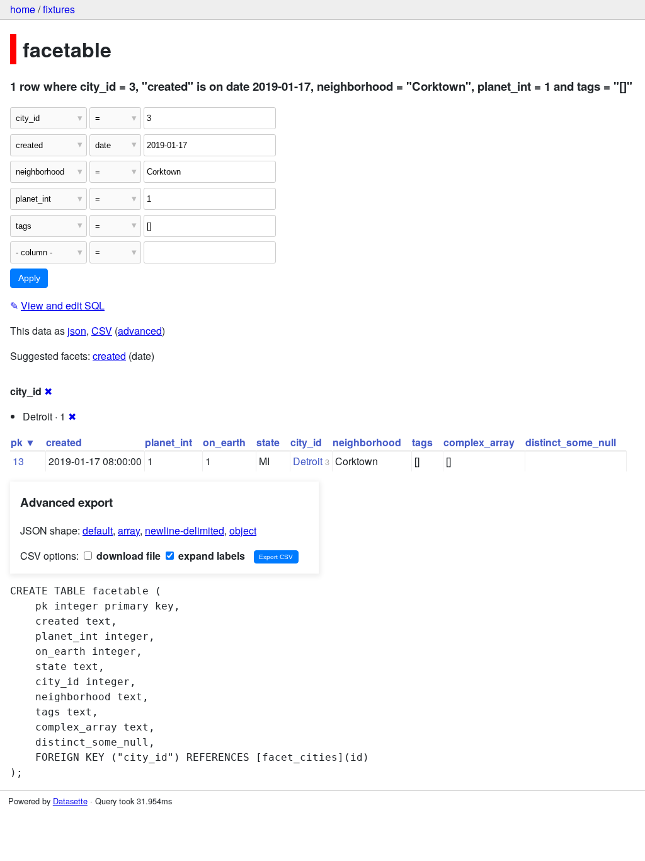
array (129, 530)
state (268, 442)
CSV (101, 330)
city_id (306, 442)
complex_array (479, 442)
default (98, 530)
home (22, 9)
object (242, 530)
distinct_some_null (570, 442)
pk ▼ (23, 442)
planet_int (168, 442)
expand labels (210, 555)
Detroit (307, 461)
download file (127, 555)
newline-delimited (184, 530)
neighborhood (367, 442)
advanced (140, 330)
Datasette (70, 801)
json (76, 330)
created (109, 356)
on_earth (224, 442)
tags (422, 442)
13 (18, 461)
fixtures (59, 9)
